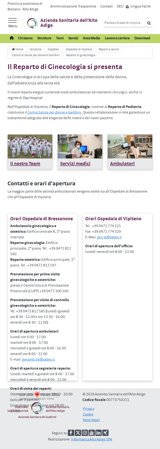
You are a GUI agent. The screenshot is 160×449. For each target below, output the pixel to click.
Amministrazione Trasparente (73, 6)
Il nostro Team (25, 163)
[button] (71, 433)
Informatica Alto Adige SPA (91, 439)
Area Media (91, 38)
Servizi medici (75, 163)
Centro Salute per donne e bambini (54, 112)
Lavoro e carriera (117, 38)
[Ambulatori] (130, 146)
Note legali (91, 420)
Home (19, 49)
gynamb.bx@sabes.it (38, 359)
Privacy (88, 409)
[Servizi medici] (80, 146)
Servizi (73, 38)
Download (142, 38)
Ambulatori (122, 163)
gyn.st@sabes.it (109, 237)
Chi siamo (25, 38)
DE (120, 6)
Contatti (106, 6)
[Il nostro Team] (30, 146)
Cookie (88, 414)
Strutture (44, 38)
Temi (60, 38)
